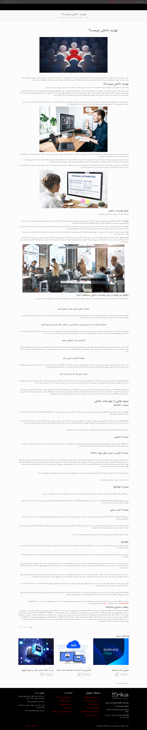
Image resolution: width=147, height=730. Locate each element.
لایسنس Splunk (93, 704)
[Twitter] (12, 2)
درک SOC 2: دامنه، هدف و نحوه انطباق (38, 670)
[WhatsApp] (17, 2)
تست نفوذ (67, 708)
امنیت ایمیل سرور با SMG (91, 701)
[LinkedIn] (7, 2)
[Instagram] (5, 2)
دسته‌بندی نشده (78, 18)
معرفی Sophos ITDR (120, 670)
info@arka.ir (112, 2)
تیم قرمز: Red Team (64, 701)
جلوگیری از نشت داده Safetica (89, 712)
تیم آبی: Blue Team (64, 704)
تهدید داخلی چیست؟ (65, 18)
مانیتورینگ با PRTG (92, 708)
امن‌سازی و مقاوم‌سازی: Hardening (60, 712)
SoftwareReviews (124, 604)
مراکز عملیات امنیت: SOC (63, 697)
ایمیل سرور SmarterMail (91, 715)
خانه (88, 18)
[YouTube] (10, 2)
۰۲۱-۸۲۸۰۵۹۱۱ (132, 2)
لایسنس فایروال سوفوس (91, 697)
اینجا (105, 604)
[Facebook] (14, 2)
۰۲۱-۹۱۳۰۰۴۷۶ (122, 2)
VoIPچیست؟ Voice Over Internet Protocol (73, 670)
